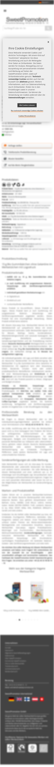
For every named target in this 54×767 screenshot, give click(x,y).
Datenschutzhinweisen (18, 92)
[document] (27, 80)
